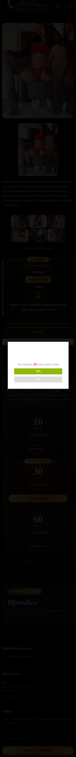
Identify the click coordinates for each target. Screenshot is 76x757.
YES (38, 371)
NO (38, 379)
